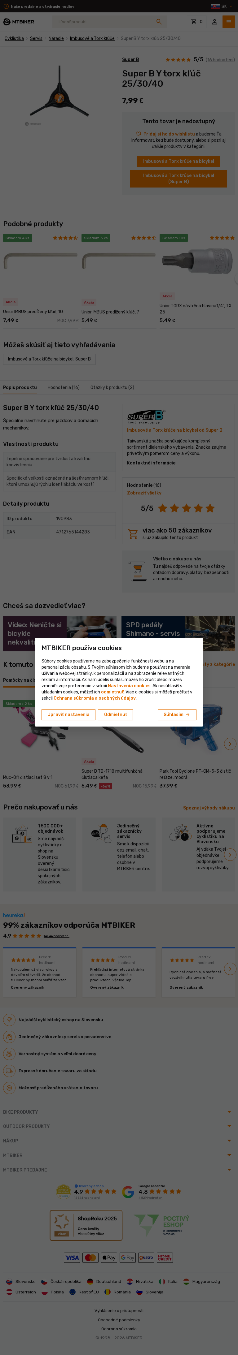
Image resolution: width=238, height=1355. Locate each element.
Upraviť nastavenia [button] (68, 714)
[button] (112, 692)
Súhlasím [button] (177, 714)
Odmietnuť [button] (115, 714)
